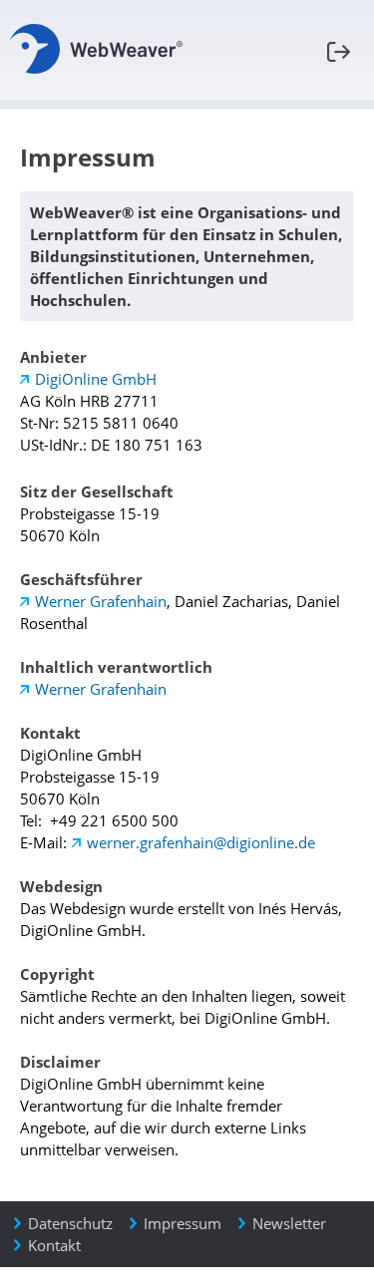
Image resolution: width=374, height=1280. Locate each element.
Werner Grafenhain (101, 601)
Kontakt (54, 1245)
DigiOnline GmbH (96, 379)
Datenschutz (70, 1223)
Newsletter (289, 1223)
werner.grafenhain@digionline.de (201, 842)
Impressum (182, 1223)
